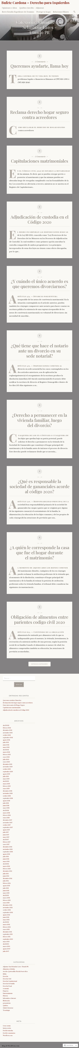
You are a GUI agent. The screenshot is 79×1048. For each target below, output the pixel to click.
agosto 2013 (6, 885)
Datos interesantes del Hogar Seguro (14, 705)
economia (6, 988)
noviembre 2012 (8, 907)
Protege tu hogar (44, 12)
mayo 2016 (6, 861)
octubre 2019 (7, 769)
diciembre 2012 (7, 905)
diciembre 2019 (7, 764)
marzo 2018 (6, 813)
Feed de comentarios (9, 1033)
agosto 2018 (6, 800)
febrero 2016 (7, 868)
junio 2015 (6, 876)
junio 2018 (6, 805)
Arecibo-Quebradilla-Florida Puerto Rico (15, 971)
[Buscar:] (75, 11)
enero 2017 (6, 844)
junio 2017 (6, 834)
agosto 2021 (6, 740)
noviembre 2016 (8, 849)
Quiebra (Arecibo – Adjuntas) (31, 8)
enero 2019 (6, 788)
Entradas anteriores (39, 664)
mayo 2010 (6, 941)
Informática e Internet (9, 998)
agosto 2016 (6, 854)
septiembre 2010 (8, 939)
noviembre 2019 (8, 766)
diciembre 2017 (7, 820)
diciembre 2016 (7, 847)
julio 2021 (6, 742)
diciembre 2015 (7, 871)
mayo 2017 (6, 837)
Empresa (5, 991)
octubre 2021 (7, 735)
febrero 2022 (7, 728)
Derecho (5, 976)
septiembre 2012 (8, 912)
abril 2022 (6, 725)
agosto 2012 (6, 915)
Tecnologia (6, 1010)
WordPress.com (7, 1035)
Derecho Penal (7, 986)
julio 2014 (6, 881)
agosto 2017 (6, 830)
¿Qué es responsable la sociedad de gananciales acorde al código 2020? (39, 486)
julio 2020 (6, 759)
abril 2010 (6, 944)
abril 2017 (6, 839)
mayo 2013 (6, 893)
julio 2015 (6, 873)
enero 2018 (6, 817)
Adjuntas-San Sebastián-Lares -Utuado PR (15, 966)
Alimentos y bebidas (9, 969)
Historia (5, 996)
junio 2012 (6, 917)
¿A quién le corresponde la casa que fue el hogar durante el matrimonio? (39, 552)
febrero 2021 (7, 754)
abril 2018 (6, 810)
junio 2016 (6, 859)
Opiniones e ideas (9, 8)
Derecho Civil (7, 979)
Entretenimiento (8, 993)
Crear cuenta (7, 1025)
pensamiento (7, 1003)
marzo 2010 (6, 946)
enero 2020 (6, 762)
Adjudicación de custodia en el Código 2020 (39, 219)
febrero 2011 (6, 936)
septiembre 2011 (8, 934)
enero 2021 (6, 757)
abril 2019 (6, 781)
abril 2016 (6, 864)
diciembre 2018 (7, 791)
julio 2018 (6, 803)
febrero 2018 (7, 815)
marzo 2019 (6, 783)
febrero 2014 (7, 883)
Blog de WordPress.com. (11, 1046)
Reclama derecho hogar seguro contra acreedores (39, 114)
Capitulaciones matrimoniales (39, 161)
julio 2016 (6, 856)
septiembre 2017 (8, 827)
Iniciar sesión (7, 1028)
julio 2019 (6, 776)
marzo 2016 (6, 866)
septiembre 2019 (8, 771)
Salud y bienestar (8, 1008)
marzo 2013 (6, 898)
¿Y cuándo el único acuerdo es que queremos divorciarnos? (39, 283)
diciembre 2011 (7, 932)
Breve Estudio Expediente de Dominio (18, 12)
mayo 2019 (6, 779)
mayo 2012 (6, 919)
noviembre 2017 (7, 822)
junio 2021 (6, 745)
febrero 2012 (7, 927)
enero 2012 (6, 929)
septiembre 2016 (8, 851)
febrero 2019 (7, 786)
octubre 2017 (7, 825)
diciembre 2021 (7, 730)
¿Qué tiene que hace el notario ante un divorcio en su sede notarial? (39, 351)
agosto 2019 (6, 774)
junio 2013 (6, 890)
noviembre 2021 (8, 732)
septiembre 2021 (8, 737)
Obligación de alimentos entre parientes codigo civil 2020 (39, 619)
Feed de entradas (8, 1030)
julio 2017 (6, 832)
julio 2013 (6, 888)
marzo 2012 (6, 924)
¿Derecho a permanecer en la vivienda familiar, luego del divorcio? (39, 420)
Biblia (4, 974)
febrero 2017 (6, 842)
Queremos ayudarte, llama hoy (40, 66)
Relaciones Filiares (61, 12)
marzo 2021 (6, 752)
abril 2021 (6, 749)
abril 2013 (6, 895)
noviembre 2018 (8, 793)
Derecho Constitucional (10, 981)
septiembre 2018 (8, 798)
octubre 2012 (7, 910)
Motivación (6, 1000)
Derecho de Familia (9, 983)
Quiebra (5, 1005)
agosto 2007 (6, 949)
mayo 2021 (6, 747)
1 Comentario (40, 62)
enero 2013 (6, 902)
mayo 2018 (6, 808)
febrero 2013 (7, 900)
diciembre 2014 (7, 878)
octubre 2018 (7, 796)
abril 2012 (6, 922)
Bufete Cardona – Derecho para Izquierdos (35, 2)
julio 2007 (6, 951)
